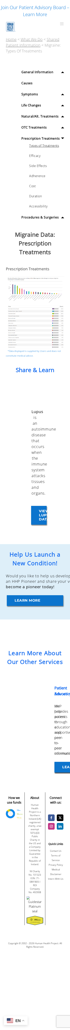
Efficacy (34, 156)
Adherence (37, 176)
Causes (26, 83)
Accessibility (38, 206)
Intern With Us (55, 878)
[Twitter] (60, 817)
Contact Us (55, 851)
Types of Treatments (44, 146)
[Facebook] (51, 817)
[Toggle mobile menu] (62, 24)
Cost (32, 186)
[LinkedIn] (60, 826)
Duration (35, 196)
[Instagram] (51, 826)
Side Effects (38, 166)
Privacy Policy (56, 864)
